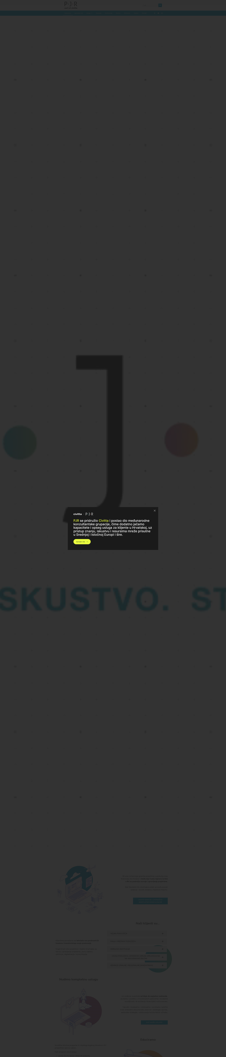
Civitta (104, 521)
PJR (76, 521)
